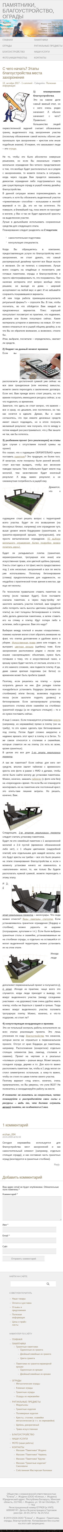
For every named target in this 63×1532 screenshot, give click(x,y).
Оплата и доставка (21, 1303)
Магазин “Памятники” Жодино (31, 1450)
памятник (19, 456)
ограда (12, 148)
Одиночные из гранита (31, 1350)
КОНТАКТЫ (18, 1447)
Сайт (5, 1246)
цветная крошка (24, 646)
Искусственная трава (24, 642)
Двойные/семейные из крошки (35, 1374)
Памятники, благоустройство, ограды (28, 11)
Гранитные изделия (26, 1409)
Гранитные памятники (27, 1346)
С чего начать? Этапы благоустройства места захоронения (22, 73)
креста (56, 720)
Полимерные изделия (27, 1413)
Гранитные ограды (25, 1392)
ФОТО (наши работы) (15, 58)
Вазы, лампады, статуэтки (38, 919)
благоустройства (35, 1035)
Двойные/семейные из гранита (35, 1354)
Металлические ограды (28, 1383)
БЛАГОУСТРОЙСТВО (14, 52)
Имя (5, 1225)
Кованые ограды (24, 1388)
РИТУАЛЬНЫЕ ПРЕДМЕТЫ (26, 1402)
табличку (36, 779)
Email (6, 1235)
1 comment (27, 83)
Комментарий (10, 1194)
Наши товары (19, 1298)
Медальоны (22, 1405)
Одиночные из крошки (31, 1370)
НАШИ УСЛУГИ (20, 1439)
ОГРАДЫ (7, 46)
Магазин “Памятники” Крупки (30, 1459)
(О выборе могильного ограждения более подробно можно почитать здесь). (31, 542)
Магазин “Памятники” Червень (31, 1454)
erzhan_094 (9, 1134)
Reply (57, 1164)
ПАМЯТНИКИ (19, 1343)
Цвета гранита (27, 1358)
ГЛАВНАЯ (8, 40)
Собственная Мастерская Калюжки (34, 1470)
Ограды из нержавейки (27, 1396)
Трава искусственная (27, 1429)
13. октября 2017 (11, 83)
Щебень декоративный (27, 1425)
